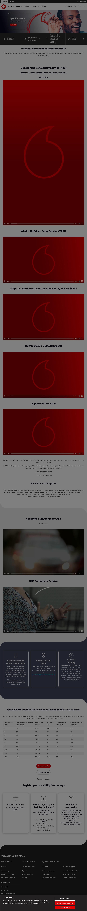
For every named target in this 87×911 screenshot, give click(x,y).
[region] (43, 903)
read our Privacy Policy (32, 903)
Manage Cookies (64, 898)
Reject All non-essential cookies (64, 903)
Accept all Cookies (65, 907)
